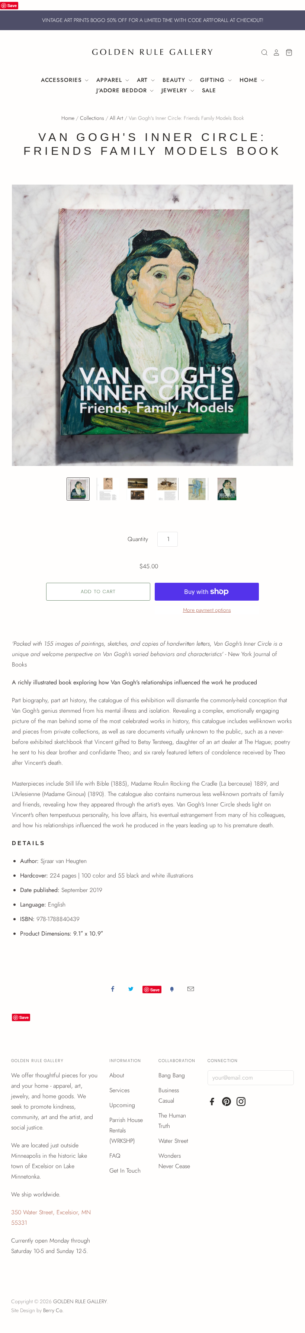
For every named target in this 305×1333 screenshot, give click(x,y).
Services (119, 1090)
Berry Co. (53, 1310)
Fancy (172, 989)
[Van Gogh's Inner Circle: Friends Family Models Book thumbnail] (78, 489)
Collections (92, 118)
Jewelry (175, 90)
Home (250, 80)
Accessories (62, 80)
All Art (116, 118)
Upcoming (122, 1105)
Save (12, 5)
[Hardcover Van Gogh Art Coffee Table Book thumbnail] (108, 489)
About (116, 1075)
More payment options (207, 610)
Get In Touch (125, 1170)
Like (112, 989)
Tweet (131, 989)
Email (190, 989)
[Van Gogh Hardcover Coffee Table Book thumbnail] (227, 489)
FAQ (115, 1155)
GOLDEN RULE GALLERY (80, 1301)
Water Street (173, 1141)
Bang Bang (171, 1075)
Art (143, 80)
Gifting (213, 80)
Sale (209, 90)
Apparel (110, 80)
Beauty (175, 80)
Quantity (138, 539)
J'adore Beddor (122, 90)
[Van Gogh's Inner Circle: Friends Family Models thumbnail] (137, 489)
